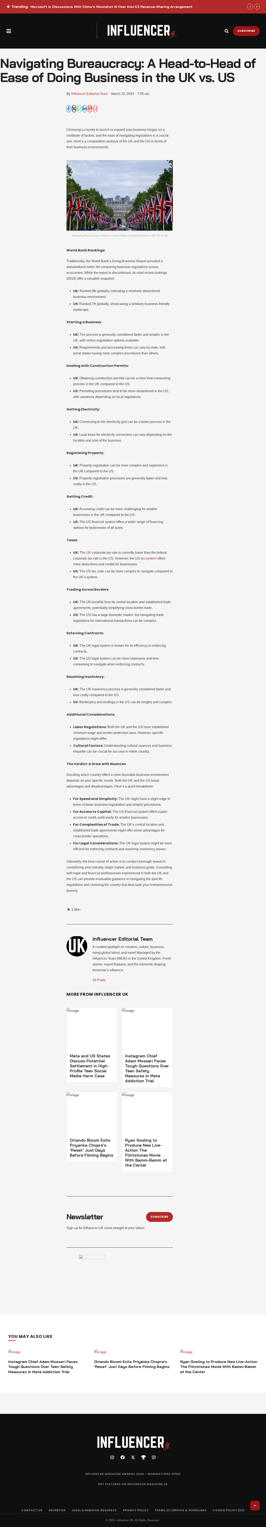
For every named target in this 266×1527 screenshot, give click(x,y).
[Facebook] (68, 108)
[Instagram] (112, 1457)
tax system (148, 558)
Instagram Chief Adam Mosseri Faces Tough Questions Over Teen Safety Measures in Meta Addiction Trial (147, 1068)
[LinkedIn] (85, 108)
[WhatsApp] (79, 108)
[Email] (95, 108)
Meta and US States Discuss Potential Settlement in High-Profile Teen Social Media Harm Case (90, 1065)
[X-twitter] (133, 1457)
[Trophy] (143, 1457)
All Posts (99, 980)
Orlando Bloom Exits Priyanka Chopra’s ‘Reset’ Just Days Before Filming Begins (91, 1148)
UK (89, 552)
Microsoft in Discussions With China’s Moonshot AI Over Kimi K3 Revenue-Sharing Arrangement (111, 7)
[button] (8, 31)
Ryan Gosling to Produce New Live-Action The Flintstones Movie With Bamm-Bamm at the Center (146, 1153)
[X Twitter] (74, 108)
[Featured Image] (14, 1352)
